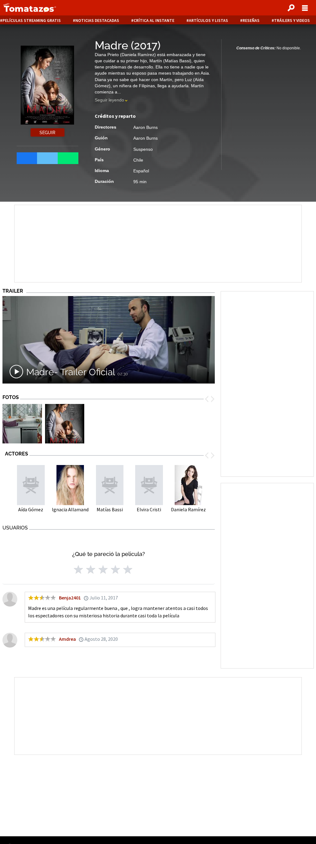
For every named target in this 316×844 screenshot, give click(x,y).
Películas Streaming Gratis (31, 20)
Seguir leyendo (109, 99)
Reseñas (251, 20)
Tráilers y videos (292, 20)
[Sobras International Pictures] (22, 424)
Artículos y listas (208, 20)
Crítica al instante (154, 20)
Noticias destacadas (97, 20)
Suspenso (143, 149)
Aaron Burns (145, 127)
